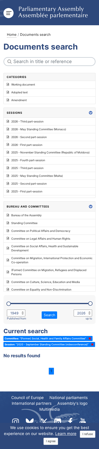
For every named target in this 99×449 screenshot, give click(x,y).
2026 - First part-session (26, 145)
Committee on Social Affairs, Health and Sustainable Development (44, 248)
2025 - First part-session (26, 191)
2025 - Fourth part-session (28, 160)
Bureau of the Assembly (26, 215)
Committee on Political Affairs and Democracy (40, 231)
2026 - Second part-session (29, 137)
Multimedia (49, 409)
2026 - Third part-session (27, 121)
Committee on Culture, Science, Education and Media (45, 282)
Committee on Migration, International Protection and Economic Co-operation (52, 260)
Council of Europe (27, 397)
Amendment (19, 100)
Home (12, 34)
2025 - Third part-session (27, 168)
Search (49, 315)
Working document (23, 84)
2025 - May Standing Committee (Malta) (37, 175)
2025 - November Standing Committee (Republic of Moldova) (50, 152)
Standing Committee (24, 223)
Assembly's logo (72, 403)
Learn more (65, 433)
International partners (32, 403)
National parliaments (69, 397)
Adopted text (19, 92)
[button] (91, 113)
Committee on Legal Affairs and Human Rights (40, 238)
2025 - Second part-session (29, 183)
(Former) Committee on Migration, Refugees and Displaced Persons (48, 272)
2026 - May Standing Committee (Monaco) (38, 129)
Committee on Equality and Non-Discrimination (41, 289)
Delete (89, 338)
